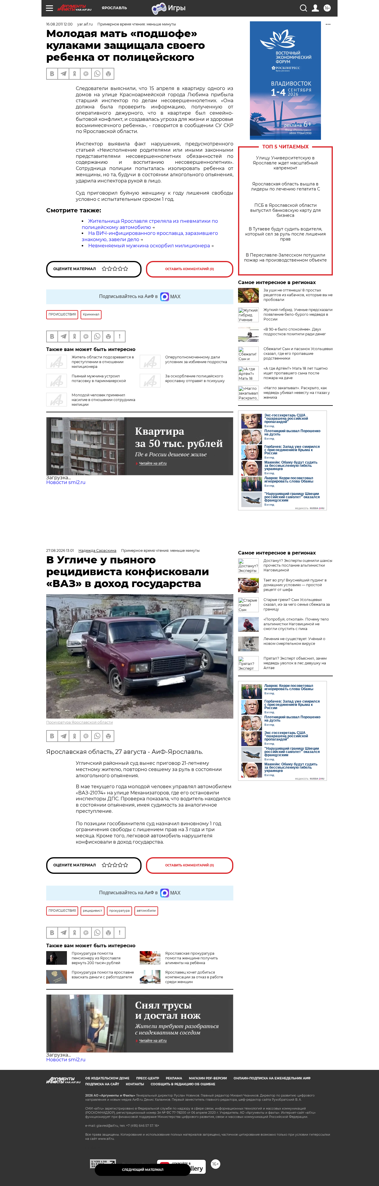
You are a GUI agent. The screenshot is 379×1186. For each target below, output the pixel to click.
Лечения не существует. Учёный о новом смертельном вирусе (294, 641)
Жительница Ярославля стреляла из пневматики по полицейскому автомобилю (150, 224)
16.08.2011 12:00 (59, 24)
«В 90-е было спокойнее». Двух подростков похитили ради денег (295, 331)
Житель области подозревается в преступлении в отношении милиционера (103, 362)
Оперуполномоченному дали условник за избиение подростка (196, 359)
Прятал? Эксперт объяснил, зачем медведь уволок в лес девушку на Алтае (295, 663)
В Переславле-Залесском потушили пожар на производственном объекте (285, 258)
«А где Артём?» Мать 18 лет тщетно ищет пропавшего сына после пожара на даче (296, 373)
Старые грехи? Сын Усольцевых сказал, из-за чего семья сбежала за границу (297, 604)
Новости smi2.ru (66, 482)
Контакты (135, 1084)
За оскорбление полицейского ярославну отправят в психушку (195, 378)
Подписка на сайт (102, 1084)
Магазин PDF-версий (208, 1078)
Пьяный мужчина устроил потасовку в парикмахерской (99, 378)
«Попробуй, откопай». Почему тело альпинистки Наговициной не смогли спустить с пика (296, 624)
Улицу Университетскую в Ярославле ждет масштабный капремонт (285, 163)
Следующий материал (142, 1170)
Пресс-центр (147, 1078)
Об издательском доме (107, 1078)
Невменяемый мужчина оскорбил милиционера (149, 246)
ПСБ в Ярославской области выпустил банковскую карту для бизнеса (285, 210)
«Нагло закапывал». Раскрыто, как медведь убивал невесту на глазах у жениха (297, 393)
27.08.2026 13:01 (60, 550)
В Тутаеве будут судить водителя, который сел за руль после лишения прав (285, 234)
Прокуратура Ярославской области (79, 722)
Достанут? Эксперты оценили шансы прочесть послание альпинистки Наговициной (298, 565)
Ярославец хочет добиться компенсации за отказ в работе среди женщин (194, 977)
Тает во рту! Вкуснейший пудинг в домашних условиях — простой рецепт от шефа (295, 585)
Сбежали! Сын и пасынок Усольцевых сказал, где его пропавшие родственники (298, 353)
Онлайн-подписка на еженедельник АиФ (272, 1078)
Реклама (174, 1078)
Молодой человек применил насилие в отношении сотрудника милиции (103, 400)
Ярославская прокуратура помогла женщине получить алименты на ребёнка (191, 958)
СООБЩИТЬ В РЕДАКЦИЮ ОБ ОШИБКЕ (183, 1084)
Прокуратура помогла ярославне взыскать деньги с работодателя (103, 974)
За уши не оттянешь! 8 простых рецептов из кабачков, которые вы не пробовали (298, 295)
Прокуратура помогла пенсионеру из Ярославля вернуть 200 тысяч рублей (96, 958)
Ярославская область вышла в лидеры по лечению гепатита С (285, 187)
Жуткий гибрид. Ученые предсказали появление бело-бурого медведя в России (298, 314)
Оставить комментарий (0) (189, 269)
